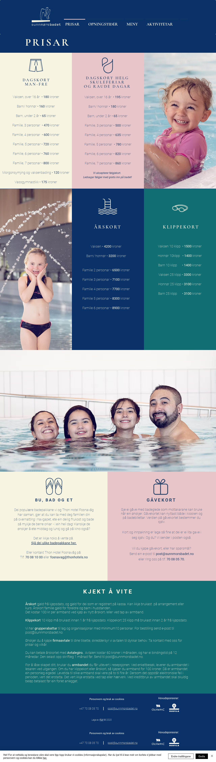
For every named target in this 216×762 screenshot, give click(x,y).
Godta (201, 756)
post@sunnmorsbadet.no (175, 554)
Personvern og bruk (100, 699)
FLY (101, 719)
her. (45, 757)
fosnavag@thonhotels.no (69, 557)
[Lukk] (212, 756)
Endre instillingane (181, 756)
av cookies (118, 699)
